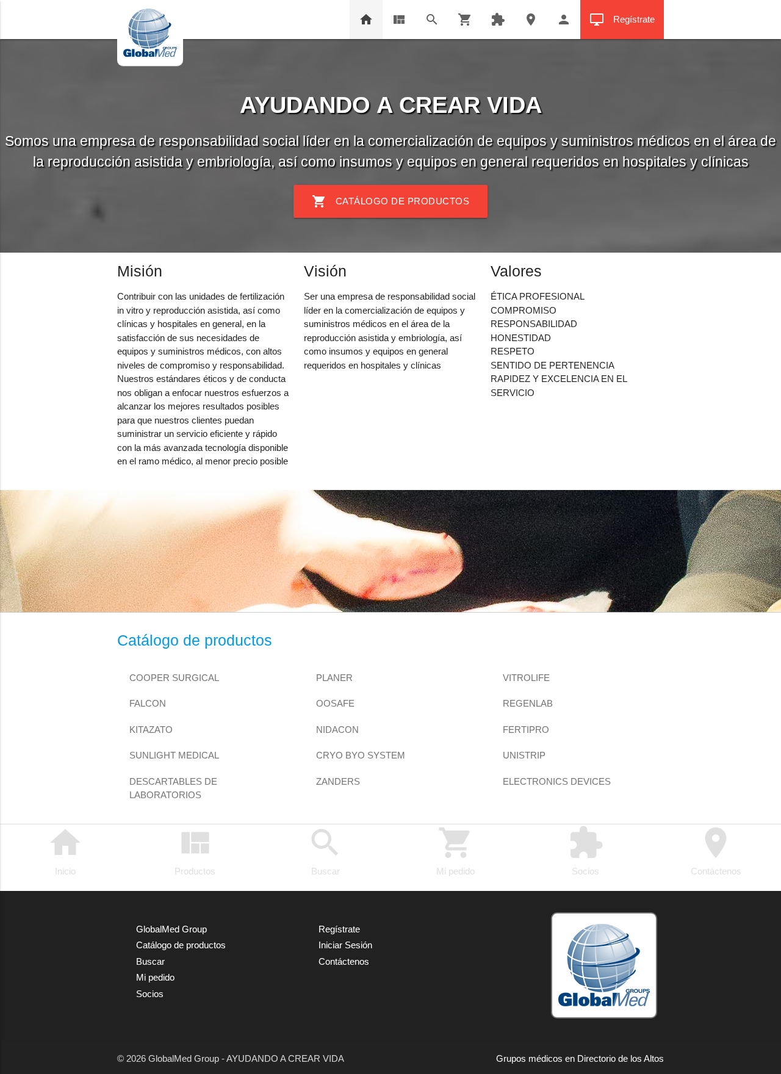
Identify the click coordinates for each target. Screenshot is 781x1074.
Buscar (325, 850)
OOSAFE (335, 703)
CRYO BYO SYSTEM (360, 755)
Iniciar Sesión (345, 945)
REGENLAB (528, 703)
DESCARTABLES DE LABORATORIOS (173, 782)
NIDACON (337, 729)
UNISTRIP (524, 755)
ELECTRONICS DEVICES (557, 781)
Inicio (65, 850)
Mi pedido (455, 850)
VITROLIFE (526, 677)
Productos (195, 850)
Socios (585, 850)
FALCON (147, 703)
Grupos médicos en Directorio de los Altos (580, 1058)
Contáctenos (716, 850)
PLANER (334, 677)
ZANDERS (338, 781)
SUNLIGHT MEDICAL (174, 755)
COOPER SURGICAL (174, 677)
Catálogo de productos (391, 201)
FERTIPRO (526, 729)
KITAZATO (151, 729)
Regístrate (622, 19)
